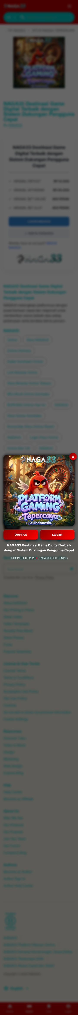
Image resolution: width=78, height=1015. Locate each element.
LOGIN (57, 534)
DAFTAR (21, 534)
